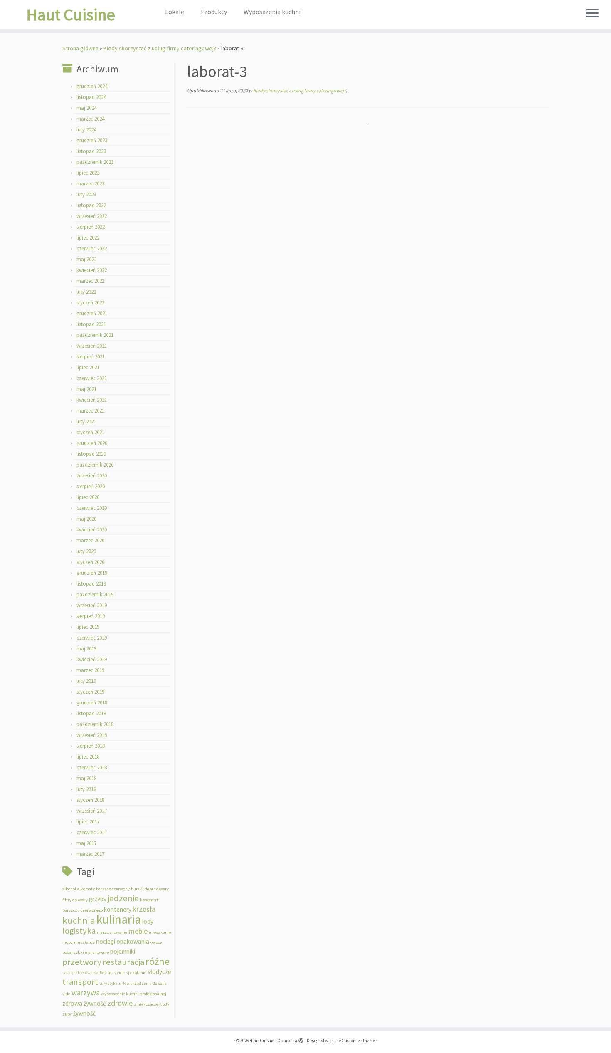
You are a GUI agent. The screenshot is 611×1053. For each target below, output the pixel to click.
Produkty (214, 11)
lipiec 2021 (87, 367)
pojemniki (122, 951)
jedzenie (123, 898)
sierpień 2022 (90, 226)
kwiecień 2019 (91, 659)
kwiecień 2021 (91, 399)
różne (157, 961)
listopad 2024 (91, 97)
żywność (84, 1013)
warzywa (85, 992)
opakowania (132, 941)
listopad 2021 (91, 324)
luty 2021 (86, 421)
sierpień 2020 (90, 486)
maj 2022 (86, 259)
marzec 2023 (90, 183)
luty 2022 (86, 291)
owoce (156, 942)
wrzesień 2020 (91, 475)
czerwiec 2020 (91, 508)
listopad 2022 (91, 205)
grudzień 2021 (91, 313)
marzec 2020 (90, 540)
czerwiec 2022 (91, 248)
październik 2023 (94, 162)
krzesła (144, 909)
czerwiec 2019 (91, 637)
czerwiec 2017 (91, 832)
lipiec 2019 (87, 626)
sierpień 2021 (90, 356)
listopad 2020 (91, 453)
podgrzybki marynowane (85, 952)
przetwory (81, 962)
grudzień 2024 (91, 86)
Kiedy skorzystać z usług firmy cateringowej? (159, 48)
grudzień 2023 (91, 140)
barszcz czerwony (113, 889)
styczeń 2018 (90, 799)
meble (138, 931)
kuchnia (78, 920)
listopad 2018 (91, 713)
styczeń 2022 (90, 302)
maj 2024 (86, 107)
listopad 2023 (91, 151)
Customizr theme (358, 1040)
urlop (124, 983)
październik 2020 (94, 464)
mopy (67, 942)
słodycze (159, 972)
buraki (137, 889)
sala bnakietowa (77, 972)
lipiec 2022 (87, 237)
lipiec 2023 (87, 172)
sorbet (100, 972)
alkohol (69, 889)
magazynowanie (112, 932)
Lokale (174, 11)
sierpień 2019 (90, 616)
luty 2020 (86, 551)
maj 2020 (86, 518)
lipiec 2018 (87, 756)
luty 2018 (86, 789)
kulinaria (118, 919)
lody (147, 921)
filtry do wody (75, 899)
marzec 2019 (90, 670)
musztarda (84, 942)
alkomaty (86, 889)
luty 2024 (86, 129)
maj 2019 (86, 648)
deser (150, 889)
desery (162, 889)
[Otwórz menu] (592, 13)
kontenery (117, 909)
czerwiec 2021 (91, 378)
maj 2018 (86, 778)
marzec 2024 (90, 118)
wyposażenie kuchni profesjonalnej (133, 993)
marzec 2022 (90, 280)
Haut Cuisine (70, 15)
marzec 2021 (90, 410)
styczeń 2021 (90, 432)
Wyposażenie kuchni (272, 11)
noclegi (105, 941)
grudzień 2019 (91, 572)
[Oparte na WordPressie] (301, 1039)
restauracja (123, 962)
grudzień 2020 (91, 443)
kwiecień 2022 (91, 270)
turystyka (108, 983)
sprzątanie (136, 972)
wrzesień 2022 (91, 216)
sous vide (116, 972)
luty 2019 (86, 681)
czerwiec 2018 (91, 767)
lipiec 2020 (87, 497)
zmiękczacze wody (151, 1004)
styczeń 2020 (90, 562)
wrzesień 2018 (91, 735)
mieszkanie (160, 932)
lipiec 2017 (87, 821)
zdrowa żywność (84, 1003)
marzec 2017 (90, 854)
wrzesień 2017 (91, 810)
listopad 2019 (91, 583)
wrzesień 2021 (91, 345)
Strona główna (80, 48)
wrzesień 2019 (91, 605)
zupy (67, 1014)
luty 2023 (86, 194)
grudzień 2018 (91, 702)
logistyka (79, 930)
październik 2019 (94, 594)
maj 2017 (86, 843)
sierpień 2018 (90, 745)
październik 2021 (94, 335)
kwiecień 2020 (91, 529)
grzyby (97, 899)
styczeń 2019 (90, 691)
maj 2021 (86, 389)
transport (80, 981)
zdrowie (120, 1003)
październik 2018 (94, 724)
